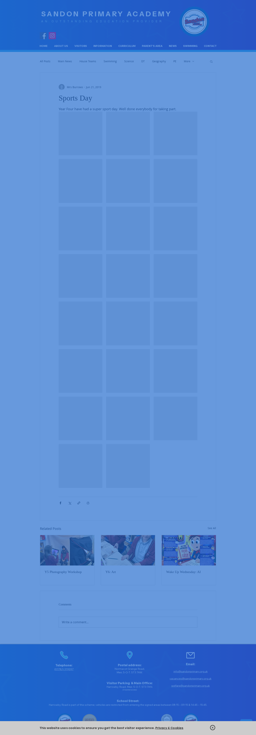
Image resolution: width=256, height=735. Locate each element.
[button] (212, 727)
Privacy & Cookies (169, 728)
